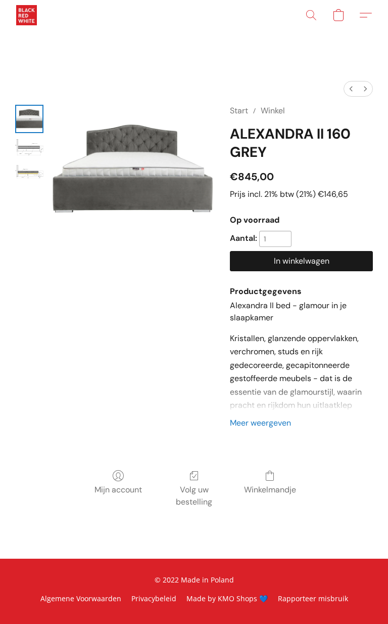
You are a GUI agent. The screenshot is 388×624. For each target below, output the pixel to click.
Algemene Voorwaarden (80, 598)
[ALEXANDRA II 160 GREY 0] (29, 119)
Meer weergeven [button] (260, 423)
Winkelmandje (270, 489)
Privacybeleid (153, 598)
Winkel (273, 110)
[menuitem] (351, 88)
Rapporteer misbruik (313, 598)
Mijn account (118, 489)
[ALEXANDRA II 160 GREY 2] (29, 171)
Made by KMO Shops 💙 (227, 598)
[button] (26, 15)
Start (239, 110)
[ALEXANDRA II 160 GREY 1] (29, 147)
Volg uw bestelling (194, 495)
